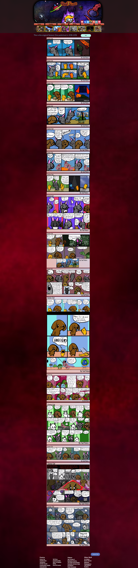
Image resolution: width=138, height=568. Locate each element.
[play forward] (102, 28)
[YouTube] (82, 21)
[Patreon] (93, 21)
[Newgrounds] (90, 21)
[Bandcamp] (96, 21)
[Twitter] (87, 21)
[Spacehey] (85, 21)
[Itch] (99, 21)
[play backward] (36, 28)
